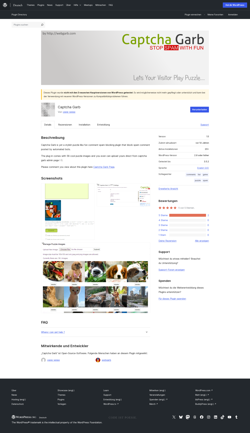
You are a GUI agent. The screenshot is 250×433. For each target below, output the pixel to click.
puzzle (198, 180)
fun (199, 174)
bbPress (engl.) (204, 399)
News (14, 395)
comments (191, 174)
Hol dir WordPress (235, 5)
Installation (84, 124)
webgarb (106, 360)
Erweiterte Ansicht (168, 188)
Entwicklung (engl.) (112, 399)
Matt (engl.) (202, 395)
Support (205, 124)
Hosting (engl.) (19, 399)
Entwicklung (103, 124)
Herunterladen (199, 109)
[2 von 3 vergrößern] (146, 187)
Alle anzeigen (202, 240)
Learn (106, 390)
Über (14, 390)
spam (205, 180)
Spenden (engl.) (158, 399)
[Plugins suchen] (42, 25)
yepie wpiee (69, 111)
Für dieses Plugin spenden (172, 298)
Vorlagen (62, 404)
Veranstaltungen (157, 395)
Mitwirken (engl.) (157, 390)
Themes (61, 395)
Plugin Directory (19, 14)
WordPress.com (204, 390)
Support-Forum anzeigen (172, 269)
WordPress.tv (111, 404)
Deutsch (43, 417)
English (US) (203, 168)
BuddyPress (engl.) (205, 404)
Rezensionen (65, 124)
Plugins (61, 399)
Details (47, 124)
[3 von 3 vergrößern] (146, 246)
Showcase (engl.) (66, 390)
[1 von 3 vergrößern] (90, 187)
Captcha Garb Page (103, 166)
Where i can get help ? (53, 332)
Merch (153, 404)
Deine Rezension (168, 240)
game (205, 174)
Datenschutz (18, 404)
